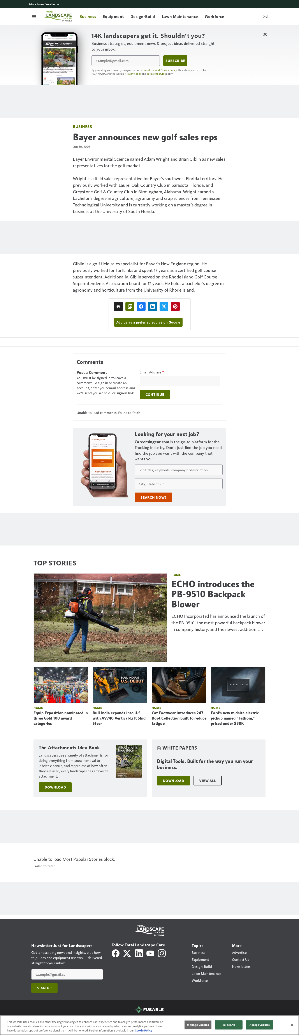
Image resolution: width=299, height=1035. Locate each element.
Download (55, 787)
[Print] (118, 306)
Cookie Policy (143, 1030)
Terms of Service (156, 73)
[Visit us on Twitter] (127, 953)
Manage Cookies (198, 1024)
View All (207, 780)
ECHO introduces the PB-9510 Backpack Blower (213, 594)
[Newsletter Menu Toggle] (265, 16)
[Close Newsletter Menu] (265, 34)
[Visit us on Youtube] (150, 953)
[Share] (141, 306)
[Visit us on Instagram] (162, 953)
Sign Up (44, 988)
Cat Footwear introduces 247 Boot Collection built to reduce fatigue (179, 718)
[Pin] (175, 306)
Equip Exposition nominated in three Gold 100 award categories (60, 718)
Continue (155, 394)
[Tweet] (164, 306)
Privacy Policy (133, 73)
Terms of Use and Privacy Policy (158, 70)
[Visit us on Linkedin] (139, 953)
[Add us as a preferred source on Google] (129, 306)
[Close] (292, 1025)
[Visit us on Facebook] (116, 953)
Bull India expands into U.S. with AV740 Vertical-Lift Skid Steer (119, 718)
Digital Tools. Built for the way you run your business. (205, 764)
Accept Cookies (260, 1024)
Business (82, 126)
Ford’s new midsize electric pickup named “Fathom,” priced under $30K (235, 718)
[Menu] (34, 16)
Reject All (228, 1024)
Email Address (152, 372)
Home (176, 575)
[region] (149, 1025)
